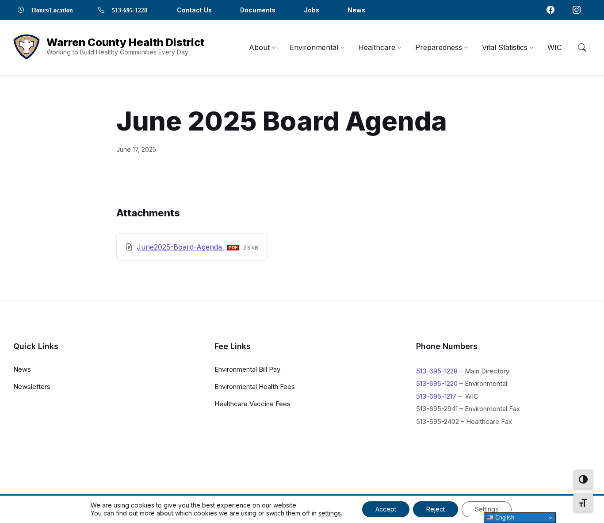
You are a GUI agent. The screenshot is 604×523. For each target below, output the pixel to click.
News (22, 369)
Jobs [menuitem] (311, 10)
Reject (435, 509)
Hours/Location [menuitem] (52, 10)
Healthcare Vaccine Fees (252, 404)
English (503, 517)
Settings (486, 509)
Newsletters (31, 386)
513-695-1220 (437, 383)
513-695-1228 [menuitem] (129, 10)
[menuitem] (259, 47)
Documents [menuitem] (257, 10)
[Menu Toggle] (582, 47)
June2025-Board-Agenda (180, 246)
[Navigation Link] (550, 9)
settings (329, 513)
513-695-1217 (436, 396)
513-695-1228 (437, 371)
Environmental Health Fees (254, 386)
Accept (385, 509)
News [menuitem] (356, 10)
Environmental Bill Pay (247, 369)
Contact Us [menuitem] (194, 10)
